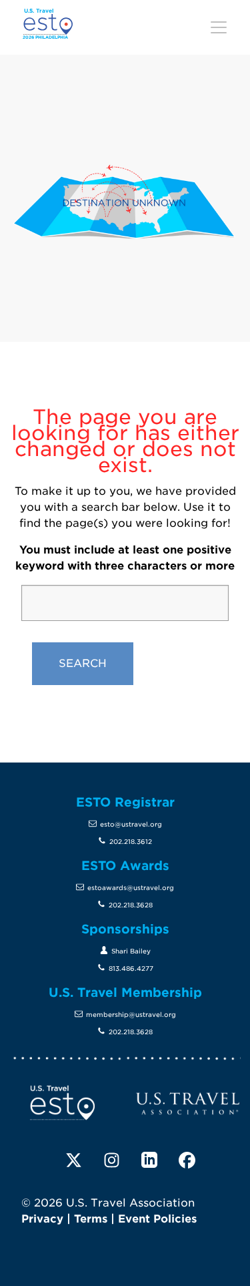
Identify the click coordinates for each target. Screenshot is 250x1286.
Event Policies (157, 1219)
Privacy (42, 1219)
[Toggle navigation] (219, 27)
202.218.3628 (131, 905)
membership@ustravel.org (131, 1014)
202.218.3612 (130, 841)
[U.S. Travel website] (187, 1102)
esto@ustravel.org (131, 824)
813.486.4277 (131, 968)
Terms (90, 1219)
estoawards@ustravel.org (130, 887)
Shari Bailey (131, 951)
